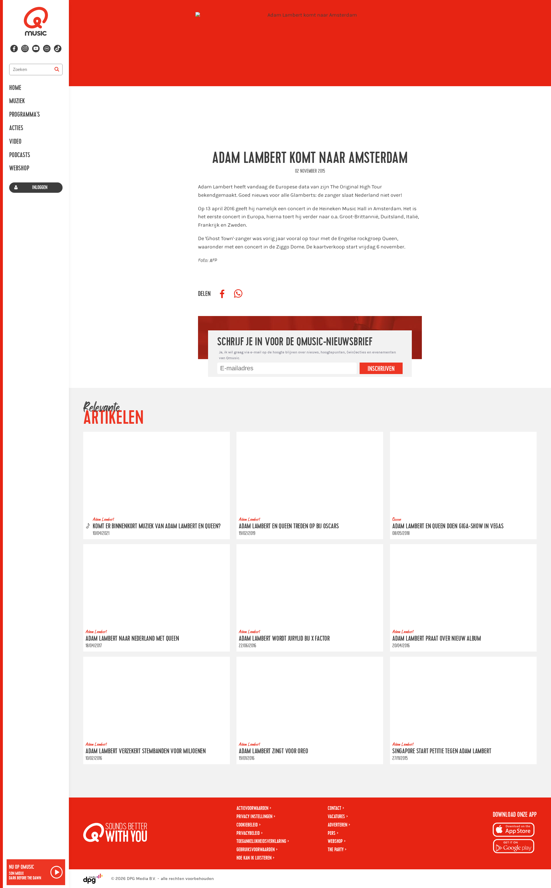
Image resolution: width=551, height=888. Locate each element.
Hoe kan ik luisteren (253, 858)
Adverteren (337, 825)
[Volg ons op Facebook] (14, 48)
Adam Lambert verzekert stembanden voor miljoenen (146, 751)
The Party (336, 849)
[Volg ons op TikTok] (57, 48)
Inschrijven (381, 369)
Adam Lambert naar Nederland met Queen (132, 638)
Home (15, 88)
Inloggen (39, 187)
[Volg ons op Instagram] (25, 48)
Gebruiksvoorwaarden (255, 849)
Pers (331, 833)
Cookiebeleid (247, 825)
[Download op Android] (514, 847)
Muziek (17, 101)
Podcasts (19, 155)
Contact (334, 808)
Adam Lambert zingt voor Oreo (273, 751)
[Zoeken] (56, 69)
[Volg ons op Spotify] (47, 48)
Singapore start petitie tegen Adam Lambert (441, 751)
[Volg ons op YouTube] (36, 48)
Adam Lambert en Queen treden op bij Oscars (289, 526)
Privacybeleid (248, 833)
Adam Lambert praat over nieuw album (436, 638)
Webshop (19, 168)
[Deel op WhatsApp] (238, 294)
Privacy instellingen (254, 816)
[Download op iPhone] (514, 830)
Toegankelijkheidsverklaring (261, 841)
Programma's (24, 114)
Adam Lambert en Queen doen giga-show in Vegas (448, 526)
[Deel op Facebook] (222, 294)
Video (15, 141)
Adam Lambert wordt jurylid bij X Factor (284, 638)
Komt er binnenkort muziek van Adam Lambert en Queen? (157, 526)
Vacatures (336, 816)
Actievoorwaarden (252, 808)
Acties (16, 128)
